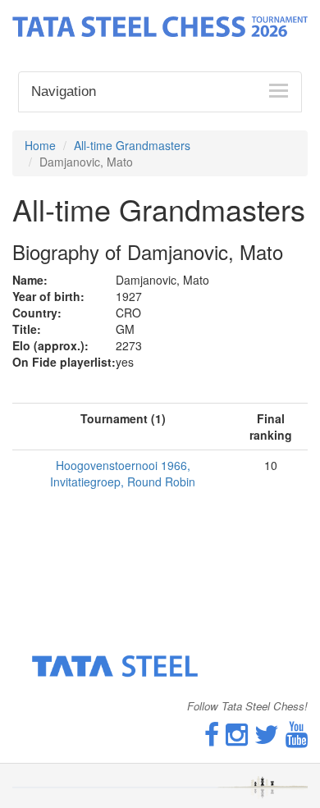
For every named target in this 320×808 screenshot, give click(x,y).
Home (40, 145)
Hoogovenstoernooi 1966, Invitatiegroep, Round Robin (122, 473)
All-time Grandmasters (132, 145)
